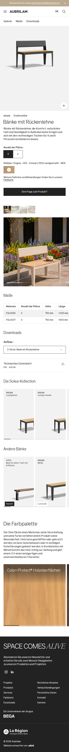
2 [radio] (8, 154)
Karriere (41, 703)
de (56, 11)
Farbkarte (8, 180)
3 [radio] (17, 154)
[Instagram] (6, 672)
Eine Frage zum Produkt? (34, 192)
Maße (19, 21)
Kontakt (41, 698)
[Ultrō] (31, 745)
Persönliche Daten (46, 693)
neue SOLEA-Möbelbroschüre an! (45, 3)
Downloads (32, 21)
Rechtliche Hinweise (47, 683)
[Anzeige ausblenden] (65, 3)
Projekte (8, 683)
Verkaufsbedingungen (48, 688)
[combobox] (35, 350)
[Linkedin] (12, 672)
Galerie (8, 21)
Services (8, 693)
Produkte (8, 688)
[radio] (9, 170)
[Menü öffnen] (5, 11)
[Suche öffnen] (64, 11)
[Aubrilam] (18, 11)
